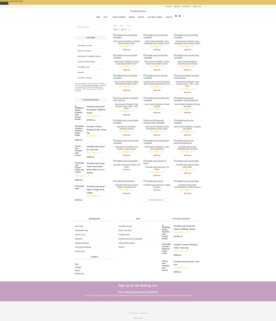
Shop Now (4, 3)
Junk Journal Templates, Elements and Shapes (187, 127)
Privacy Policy (80, 251)
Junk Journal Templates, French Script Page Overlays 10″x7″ (126, 62)
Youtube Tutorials (154, 17)
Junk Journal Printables (86, 61)
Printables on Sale (85, 45)
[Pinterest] (135, 306)
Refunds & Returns (82, 243)
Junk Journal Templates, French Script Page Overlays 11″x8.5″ (157, 62)
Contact (169, 17)
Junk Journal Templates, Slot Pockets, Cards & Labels (126, 148)
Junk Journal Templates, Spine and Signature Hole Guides (157, 127)
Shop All (81, 72)
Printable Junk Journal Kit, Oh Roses (157, 168)
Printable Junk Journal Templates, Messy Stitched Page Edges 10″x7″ (156, 83)
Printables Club (83, 67)
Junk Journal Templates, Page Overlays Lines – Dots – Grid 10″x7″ (187, 84)
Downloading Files (81, 230)
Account (168, 6)
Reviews (132, 17)
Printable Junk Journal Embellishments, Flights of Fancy (187, 186)
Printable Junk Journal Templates (130, 238)
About (77, 270)
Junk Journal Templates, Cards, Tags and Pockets (157, 148)
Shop (105, 17)
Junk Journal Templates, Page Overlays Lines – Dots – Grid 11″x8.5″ (126, 106)
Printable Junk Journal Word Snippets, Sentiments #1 (126, 186)
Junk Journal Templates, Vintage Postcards (187, 105)
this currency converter (90, 85)
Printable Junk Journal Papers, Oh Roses (126, 166)
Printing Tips (187, 6)
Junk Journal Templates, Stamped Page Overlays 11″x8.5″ (126, 42)
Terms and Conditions (83, 247)
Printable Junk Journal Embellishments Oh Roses (187, 148)
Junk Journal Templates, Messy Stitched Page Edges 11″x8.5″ (126, 83)
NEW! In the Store (125, 230)
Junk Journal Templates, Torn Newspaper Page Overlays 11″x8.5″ (187, 42)
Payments (78, 238)
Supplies (141, 17)
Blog (77, 264)
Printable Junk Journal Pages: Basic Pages (187, 166)
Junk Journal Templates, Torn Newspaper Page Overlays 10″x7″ (157, 42)
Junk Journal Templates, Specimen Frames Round (187, 62)
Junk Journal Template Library (89, 56)
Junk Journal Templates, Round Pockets (157, 105)
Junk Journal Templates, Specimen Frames (126, 127)
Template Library (118, 17)
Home (98, 17)
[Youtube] (141, 306)
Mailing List (79, 273)
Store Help (177, 6)
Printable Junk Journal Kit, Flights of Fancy (157, 186)
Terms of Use (197, 6)
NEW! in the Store (84, 51)
